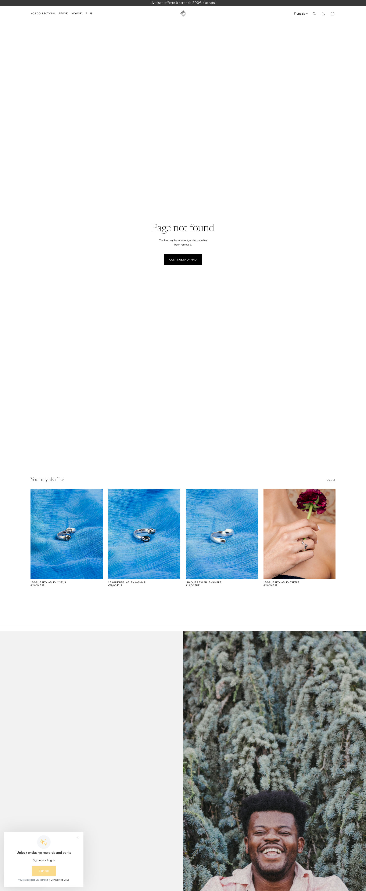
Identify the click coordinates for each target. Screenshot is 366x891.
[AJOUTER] (96, 572)
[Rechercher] (314, 13)
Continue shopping (183, 259)
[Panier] (332, 13)
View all (331, 480)
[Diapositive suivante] (96, 533)
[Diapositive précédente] (36, 533)
